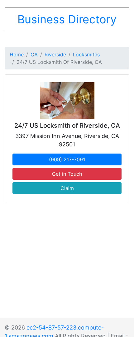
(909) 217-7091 (67, 159)
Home (17, 54)
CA (34, 54)
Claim (67, 188)
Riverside (55, 54)
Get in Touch (67, 174)
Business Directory (67, 19)
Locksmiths (86, 54)
